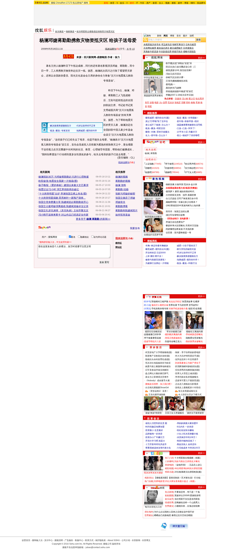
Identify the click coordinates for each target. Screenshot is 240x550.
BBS (193, 3)
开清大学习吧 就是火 (155, 441)
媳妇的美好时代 (187, 191)
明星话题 (169, 472)
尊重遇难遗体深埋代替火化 (158, 448)
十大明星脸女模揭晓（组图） (188, 458)
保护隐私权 (100, 540)
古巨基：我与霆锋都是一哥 (178, 232)
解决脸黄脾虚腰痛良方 (187, 256)
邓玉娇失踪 (166, 44)
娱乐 (122, 3)
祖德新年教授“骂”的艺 (183, 91)
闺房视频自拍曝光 (153, 217)
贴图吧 (148, 172)
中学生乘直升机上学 (153, 77)
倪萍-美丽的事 (189, 195)
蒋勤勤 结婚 (121, 189)
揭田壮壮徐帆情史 (153, 331)
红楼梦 (196, 301)
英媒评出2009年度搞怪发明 (187, 495)
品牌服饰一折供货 (153, 434)
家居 (155, 3)
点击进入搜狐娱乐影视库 (186, 384)
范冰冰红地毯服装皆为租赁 (158, 363)
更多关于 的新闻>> (93, 219)
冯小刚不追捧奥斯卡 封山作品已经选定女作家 (63, 214)
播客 (174, 3)
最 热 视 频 (158, 178)
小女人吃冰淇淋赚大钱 (187, 434)
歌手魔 (169, 63)
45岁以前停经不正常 (186, 252)
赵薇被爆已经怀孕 (152, 334)
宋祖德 (169, 91)
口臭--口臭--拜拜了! (186, 128)
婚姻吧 (168, 172)
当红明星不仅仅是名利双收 (187, 499)
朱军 (147, 102)
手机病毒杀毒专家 (159, 308)
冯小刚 (185, 98)
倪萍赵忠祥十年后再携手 (186, 359)
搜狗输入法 (37, 540)
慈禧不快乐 (177, 51)
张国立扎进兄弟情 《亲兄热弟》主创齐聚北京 (63, 210)
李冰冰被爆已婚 (174, 331)
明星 (150, 106)
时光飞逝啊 (176, 88)
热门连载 (149, 481)
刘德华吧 (169, 168)
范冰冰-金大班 (190, 184)
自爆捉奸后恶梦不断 (153, 235)
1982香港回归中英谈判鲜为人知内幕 (183, 205)
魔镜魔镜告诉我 (180, 81)
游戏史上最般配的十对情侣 (187, 387)
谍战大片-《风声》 (153, 199)
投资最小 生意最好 (154, 430)
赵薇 (152, 102)
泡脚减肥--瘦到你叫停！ (188, 259)
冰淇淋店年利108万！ (187, 437)
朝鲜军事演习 (178, 44)
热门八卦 (169, 458)
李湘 (198, 102)
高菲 (168, 88)
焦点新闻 (169, 492)
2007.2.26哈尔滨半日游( (182, 95)
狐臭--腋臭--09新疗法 (187, 263)
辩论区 (118, 247)
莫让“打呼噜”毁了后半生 (156, 121)
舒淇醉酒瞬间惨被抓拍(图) (187, 366)
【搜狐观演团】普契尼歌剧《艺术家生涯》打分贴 (177, 478)
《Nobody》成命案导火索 (157, 380)
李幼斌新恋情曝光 (194, 334)
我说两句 (201, 3)
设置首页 (26, 540)
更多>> (201, 58)
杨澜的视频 (121, 176)
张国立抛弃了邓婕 (125, 197)
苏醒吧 (148, 168)
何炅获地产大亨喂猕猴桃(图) (158, 352)
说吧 (192, 35)
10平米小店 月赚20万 (187, 132)
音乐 (179, 35)
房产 (148, 3)
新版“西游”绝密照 (153, 413)
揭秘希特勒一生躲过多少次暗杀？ (181, 202)
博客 (186, 3)
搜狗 (86, 3)
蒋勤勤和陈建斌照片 (126, 210)
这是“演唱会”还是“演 (182, 63)
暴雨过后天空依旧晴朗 (182, 515)
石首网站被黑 (150, 48)
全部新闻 (136, 540)
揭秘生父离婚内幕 (194, 331)
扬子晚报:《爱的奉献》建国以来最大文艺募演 (63, 185)
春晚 (193, 102)
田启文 (169, 67)
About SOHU (114, 540)
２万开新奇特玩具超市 (156, 444)
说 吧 (162, 142)
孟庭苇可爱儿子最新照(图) (187, 380)
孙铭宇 (169, 77)
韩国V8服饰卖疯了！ (186, 441)
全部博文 (146, 540)
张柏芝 (177, 102)
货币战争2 (193, 305)
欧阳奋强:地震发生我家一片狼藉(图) (58, 181)
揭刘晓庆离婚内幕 (173, 334)
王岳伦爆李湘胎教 (156, 394)
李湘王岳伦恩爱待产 (175, 222)
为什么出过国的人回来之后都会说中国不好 (174, 512)
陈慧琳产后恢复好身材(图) (157, 356)
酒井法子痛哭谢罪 (195, 413)
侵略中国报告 (189, 51)
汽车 (142, 3)
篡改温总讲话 (163, 48)
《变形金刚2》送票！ (158, 391)
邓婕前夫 (120, 202)
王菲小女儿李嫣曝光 (174, 413)
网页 (166, 35)
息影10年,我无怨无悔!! (181, 70)
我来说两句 (111, 49)
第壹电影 (169, 465)
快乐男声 (200, 98)
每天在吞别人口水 (153, 507)
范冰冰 (171, 102)
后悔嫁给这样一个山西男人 (187, 502)
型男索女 (169, 506)
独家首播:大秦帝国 (174, 184)
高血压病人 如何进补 (186, 444)
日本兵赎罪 (191, 44)
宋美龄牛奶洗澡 (151, 51)
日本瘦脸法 (188, 48)
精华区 (118, 243)
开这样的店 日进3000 (155, 252)
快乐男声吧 (190, 164)
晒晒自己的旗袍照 (162, 515)
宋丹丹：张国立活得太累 (177, 211)
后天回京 (177, 74)
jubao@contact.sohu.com (98, 547)
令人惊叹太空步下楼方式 (190, 394)
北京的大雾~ (178, 77)
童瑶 (168, 84)
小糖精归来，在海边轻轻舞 (187, 506)
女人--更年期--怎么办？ (156, 135)
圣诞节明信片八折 (152, 341)
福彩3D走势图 (195, 308)
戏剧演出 (149, 478)
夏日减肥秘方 (176, 48)
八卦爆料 (169, 461)
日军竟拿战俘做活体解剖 (156, 370)
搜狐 (53, 3)
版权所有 (116, 544)
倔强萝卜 (170, 191)
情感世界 (169, 502)
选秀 (165, 102)
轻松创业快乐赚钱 (185, 430)
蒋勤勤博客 (121, 206)
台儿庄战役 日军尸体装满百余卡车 (182, 198)
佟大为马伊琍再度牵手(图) (187, 356)
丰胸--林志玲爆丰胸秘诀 (156, 245)
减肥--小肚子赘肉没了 (187, 245)
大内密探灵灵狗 (173, 195)
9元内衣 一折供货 (185, 427)
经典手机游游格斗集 (178, 308)
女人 (161, 3)
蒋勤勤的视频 (122, 181)
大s (160, 102)
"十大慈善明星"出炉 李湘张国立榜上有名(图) (62, 193)
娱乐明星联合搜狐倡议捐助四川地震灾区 (96, 31)
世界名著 (173, 305)
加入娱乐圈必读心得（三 (184, 67)
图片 (185, 35)
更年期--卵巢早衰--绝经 (188, 121)
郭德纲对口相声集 (159, 301)
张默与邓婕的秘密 (125, 193)
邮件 (180, 3)
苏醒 (183, 102)
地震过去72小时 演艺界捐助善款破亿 (58, 189)
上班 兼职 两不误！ (154, 256)
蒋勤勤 (154, 153)
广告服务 (69, 540)
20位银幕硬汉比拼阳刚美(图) (188, 472)
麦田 (177, 191)
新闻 (159, 35)
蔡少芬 (192, 98)
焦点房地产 (78, 3)
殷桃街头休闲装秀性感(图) (157, 359)
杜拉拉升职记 (175, 301)
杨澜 (147, 153)
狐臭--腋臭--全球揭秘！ (188, 118)
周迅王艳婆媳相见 (173, 338)
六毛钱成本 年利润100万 (188, 448)
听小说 (147, 305)
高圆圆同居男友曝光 (153, 95)
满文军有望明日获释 (175, 215)
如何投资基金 (122, 214)
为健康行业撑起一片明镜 (157, 263)
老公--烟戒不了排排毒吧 (188, 135)
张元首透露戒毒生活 (187, 391)
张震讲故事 (187, 301)
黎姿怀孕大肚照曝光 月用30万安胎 (182, 225)
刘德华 (178, 98)
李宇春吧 (169, 164)
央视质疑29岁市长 (152, 44)
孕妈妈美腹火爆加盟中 (187, 423)
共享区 (147, 308)
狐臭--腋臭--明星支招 (155, 128)
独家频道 (70, 31)
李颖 (168, 95)
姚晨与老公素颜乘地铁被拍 (158, 366)
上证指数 (149, 164)
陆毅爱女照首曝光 (194, 338)
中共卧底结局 (165, 51)
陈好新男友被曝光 (194, 341)
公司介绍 (126, 540)
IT (137, 3)
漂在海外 (149, 512)
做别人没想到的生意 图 (156, 423)
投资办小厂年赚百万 (154, 437)
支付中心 (48, 540)
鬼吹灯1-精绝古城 (159, 305)
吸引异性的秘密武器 (186, 249)
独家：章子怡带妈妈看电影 (187, 352)
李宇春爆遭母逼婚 (152, 338)
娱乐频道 (59, 31)
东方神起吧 (190, 168)
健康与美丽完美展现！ (156, 259)
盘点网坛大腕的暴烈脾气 (156, 373)
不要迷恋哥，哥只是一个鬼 (187, 492)
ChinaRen (61, 3)
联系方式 (89, 540)
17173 (69, 3)
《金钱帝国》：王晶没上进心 (188, 465)
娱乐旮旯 (169, 499)
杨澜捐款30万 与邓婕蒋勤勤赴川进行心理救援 (63, 176)
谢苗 (168, 70)
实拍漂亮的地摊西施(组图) (187, 370)
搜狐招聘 (58, 540)
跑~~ (173, 84)
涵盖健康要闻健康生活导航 (189, 125)
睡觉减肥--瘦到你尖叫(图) (157, 118)
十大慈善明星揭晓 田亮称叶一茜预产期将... (62, 197)
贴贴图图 (169, 495)
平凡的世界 (183, 305)
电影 (156, 102)
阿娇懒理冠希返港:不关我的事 (180, 229)
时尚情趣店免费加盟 (154, 427)
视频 (167, 3)
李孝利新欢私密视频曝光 (186, 377)
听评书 (147, 301)
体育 (112, 3)
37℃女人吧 (190, 172)
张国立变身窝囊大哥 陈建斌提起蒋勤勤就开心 (63, 202)
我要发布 (135, 228)
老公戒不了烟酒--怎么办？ (157, 125)
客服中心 (79, 540)
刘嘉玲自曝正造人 (173, 341)
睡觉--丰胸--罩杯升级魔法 (157, 132)
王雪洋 (169, 81)
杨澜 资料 (120, 185)
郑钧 (188, 102)
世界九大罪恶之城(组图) (186, 373)
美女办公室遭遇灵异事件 (156, 377)
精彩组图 (169, 468)
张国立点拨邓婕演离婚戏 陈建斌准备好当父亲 (63, 206)
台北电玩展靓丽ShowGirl (157, 387)
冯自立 (169, 74)
